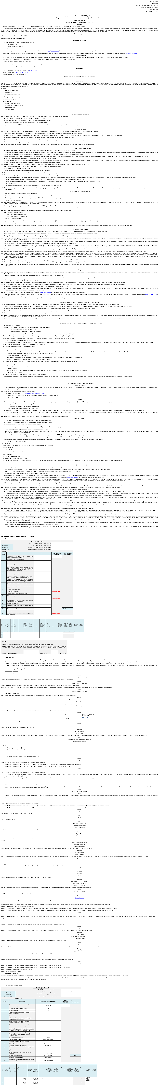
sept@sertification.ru (53, 51)
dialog (131, 53)
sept (34, 70)
